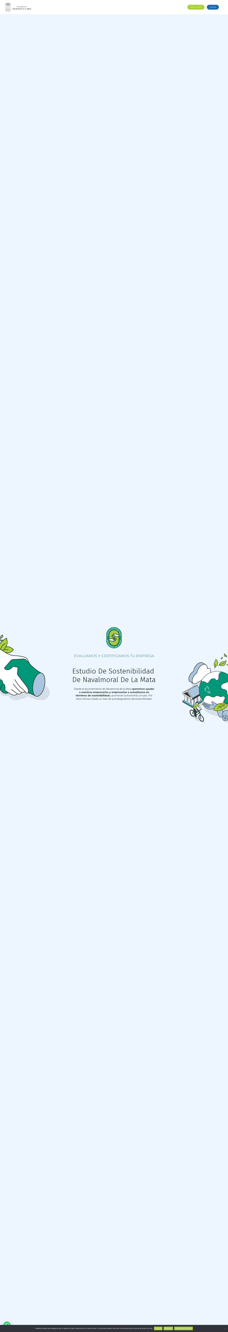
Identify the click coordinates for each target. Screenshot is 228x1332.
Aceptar (158, 1328)
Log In (213, 7)
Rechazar (168, 1328)
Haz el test (195, 7)
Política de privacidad (183, 1328)
